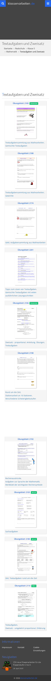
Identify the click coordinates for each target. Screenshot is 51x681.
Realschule (20, 48)
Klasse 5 (31, 48)
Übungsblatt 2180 (22, 539)
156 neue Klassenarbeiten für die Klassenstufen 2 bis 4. (27, 663)
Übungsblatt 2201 (25, 250)
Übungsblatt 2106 (21, 303)
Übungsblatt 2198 (25, 353)
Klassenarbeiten (21, 3)
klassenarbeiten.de (29, 678)
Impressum (7, 647)
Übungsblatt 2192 (25, 439)
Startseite (8, 48)
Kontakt (21, 647)
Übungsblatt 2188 (25, 153)
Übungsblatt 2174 (25, 203)
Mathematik (11, 51)
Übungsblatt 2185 (21, 103)
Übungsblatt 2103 (22, 492)
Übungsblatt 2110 (22, 585)
